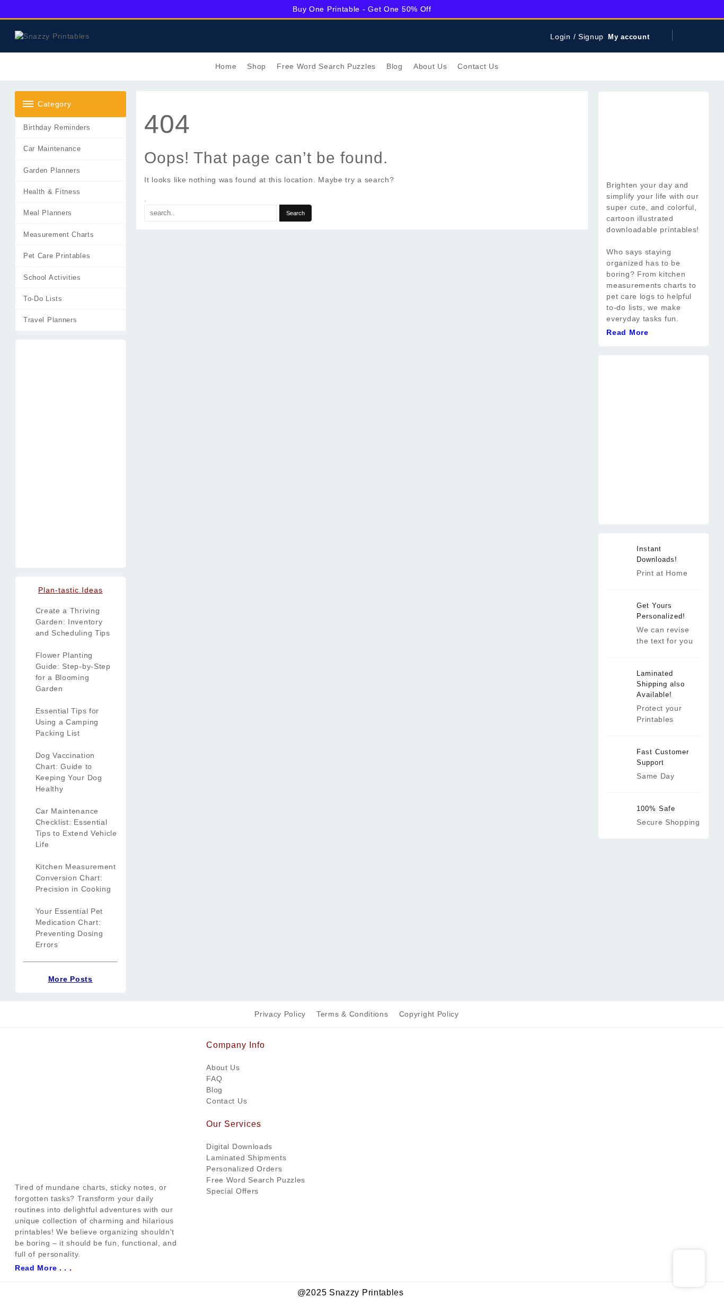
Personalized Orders (244, 1168)
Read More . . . (43, 1268)
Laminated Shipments (246, 1157)
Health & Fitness (52, 192)
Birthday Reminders (57, 127)
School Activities (52, 277)
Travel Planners (50, 320)
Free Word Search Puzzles (255, 1180)
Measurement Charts (58, 235)
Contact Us (226, 1101)
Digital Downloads (239, 1146)
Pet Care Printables (56, 256)
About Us (223, 1067)
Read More (627, 332)
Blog (214, 1090)
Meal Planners (47, 213)
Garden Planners (52, 170)
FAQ (214, 1078)
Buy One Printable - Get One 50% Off (362, 9)
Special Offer (230, 1191)
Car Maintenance (52, 149)
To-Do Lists (43, 299)
